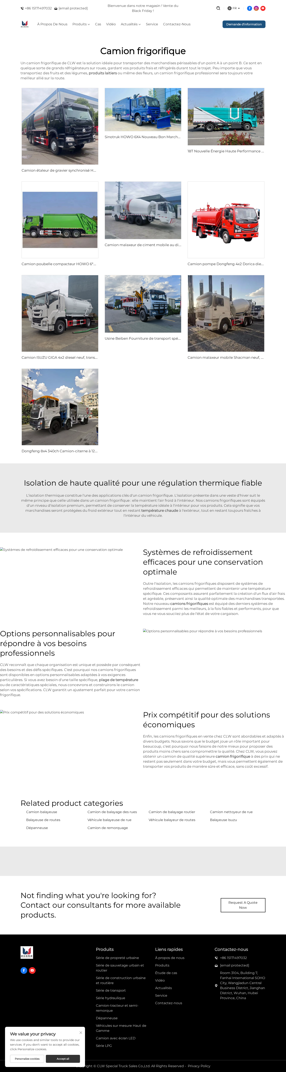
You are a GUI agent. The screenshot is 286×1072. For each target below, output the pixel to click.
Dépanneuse (37, 828)
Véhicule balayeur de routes (172, 820)
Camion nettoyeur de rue (231, 812)
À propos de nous (169, 958)
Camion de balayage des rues (112, 812)
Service (152, 24)
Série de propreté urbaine (117, 958)
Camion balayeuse (41, 812)
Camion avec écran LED (115, 1038)
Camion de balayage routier (172, 812)
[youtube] (262, 8)
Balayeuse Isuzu (223, 820)
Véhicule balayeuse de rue (109, 820)
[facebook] (249, 8)
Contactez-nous (168, 1003)
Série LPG (104, 1046)
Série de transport (111, 990)
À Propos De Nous (52, 24)
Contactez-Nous (177, 24)
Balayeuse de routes (43, 820)
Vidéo (111, 24)
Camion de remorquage (108, 828)
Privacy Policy (199, 1066)
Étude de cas (166, 973)
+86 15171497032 (38, 8)
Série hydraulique (110, 998)
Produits (79, 24)
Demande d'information (244, 24)
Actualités (129, 24)
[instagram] (256, 8)
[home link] (25, 24)
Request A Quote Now (243, 905)
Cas (98, 24)
